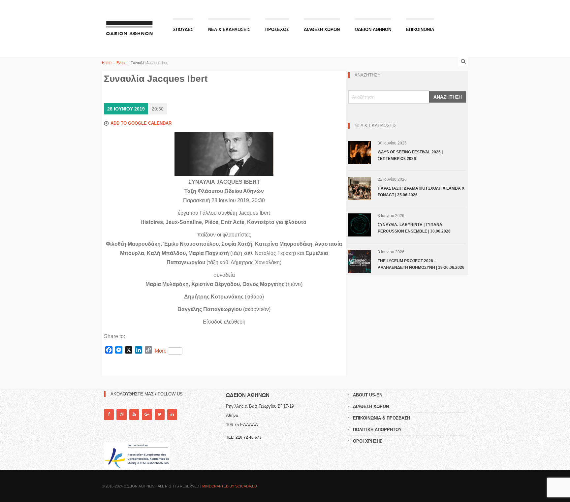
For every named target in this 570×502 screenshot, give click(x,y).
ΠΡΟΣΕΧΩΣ (277, 29)
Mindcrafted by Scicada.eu (229, 486)
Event (121, 63)
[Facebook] (109, 414)
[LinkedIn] (172, 414)
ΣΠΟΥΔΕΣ (183, 29)
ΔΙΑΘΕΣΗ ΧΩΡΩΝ (322, 29)
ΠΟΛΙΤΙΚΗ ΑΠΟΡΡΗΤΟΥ (377, 429)
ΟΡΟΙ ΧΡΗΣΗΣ (367, 441)
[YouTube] (134, 414)
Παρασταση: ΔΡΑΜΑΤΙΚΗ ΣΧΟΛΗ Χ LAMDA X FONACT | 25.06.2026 (421, 191)
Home (106, 63)
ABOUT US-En (367, 394)
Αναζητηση (447, 97)
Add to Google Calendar (141, 123)
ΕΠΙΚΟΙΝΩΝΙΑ (420, 29)
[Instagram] (121, 414)
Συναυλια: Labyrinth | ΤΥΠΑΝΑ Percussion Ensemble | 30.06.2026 (414, 228)
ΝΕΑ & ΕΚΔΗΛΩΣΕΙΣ (229, 29)
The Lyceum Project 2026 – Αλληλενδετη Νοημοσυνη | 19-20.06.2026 (421, 264)
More (161, 351)
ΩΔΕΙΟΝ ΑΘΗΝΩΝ (373, 29)
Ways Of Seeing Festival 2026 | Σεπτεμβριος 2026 (410, 155)
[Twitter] (160, 414)
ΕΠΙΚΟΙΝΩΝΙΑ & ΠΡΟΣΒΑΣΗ (381, 418)
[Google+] (147, 414)
